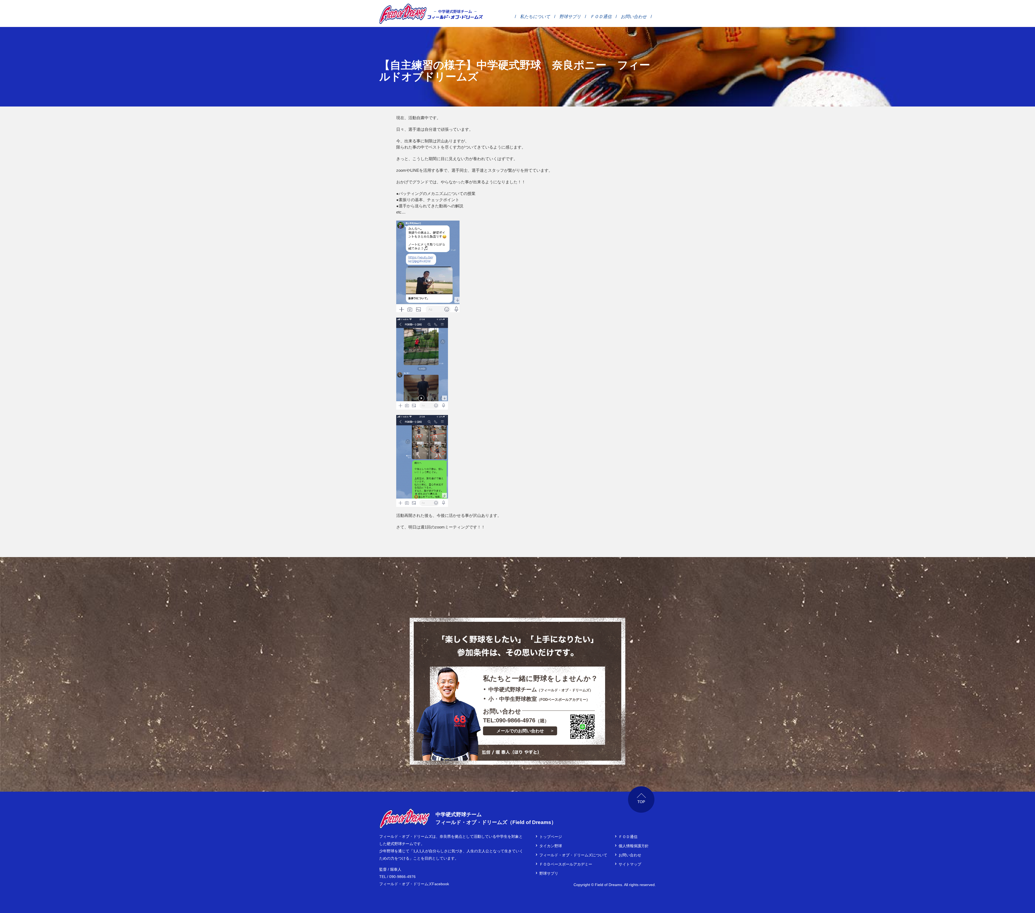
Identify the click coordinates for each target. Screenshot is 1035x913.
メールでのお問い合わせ (520, 731)
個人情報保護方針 (634, 846)
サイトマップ (630, 864)
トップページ (550, 837)
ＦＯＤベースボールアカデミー (565, 864)
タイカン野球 (550, 846)
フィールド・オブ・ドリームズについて (573, 855)
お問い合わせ (634, 16)
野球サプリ (570, 16)
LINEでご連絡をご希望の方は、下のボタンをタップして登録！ (582, 727)
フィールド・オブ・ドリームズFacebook (414, 884)
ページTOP (641, 799)
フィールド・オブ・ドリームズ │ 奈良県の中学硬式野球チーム (403, 14)
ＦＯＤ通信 (601, 16)
